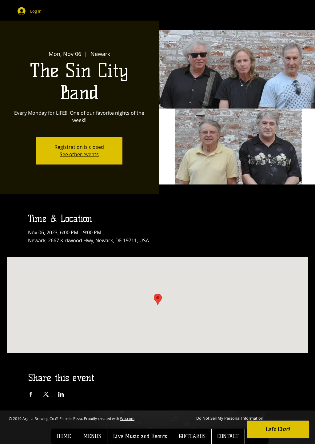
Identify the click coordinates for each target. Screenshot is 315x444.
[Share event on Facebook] (31, 394)
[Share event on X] (46, 394)
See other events (79, 154)
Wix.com (127, 418)
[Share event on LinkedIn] (61, 394)
